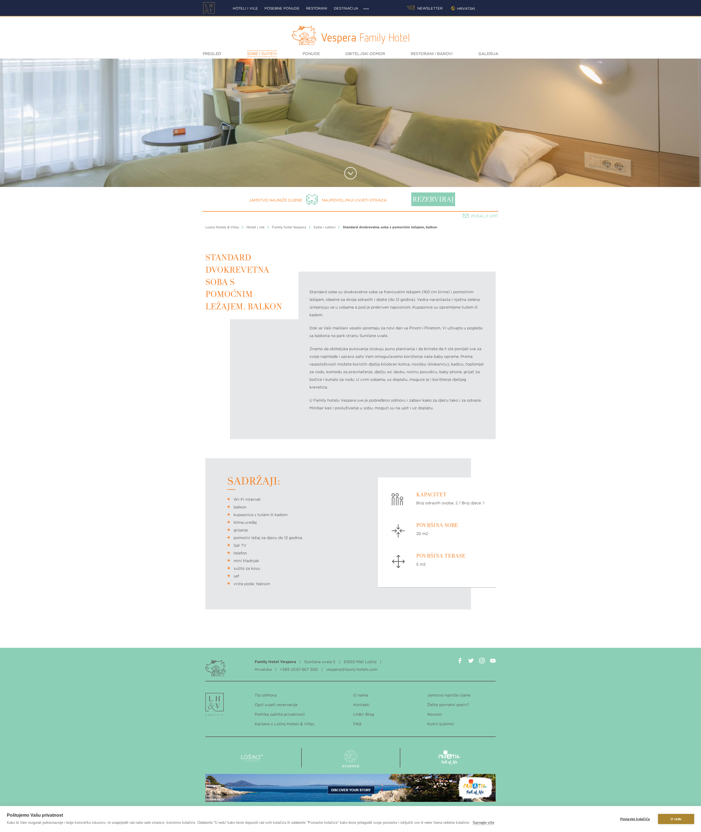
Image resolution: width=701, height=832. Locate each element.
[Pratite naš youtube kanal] (493, 662)
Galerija (488, 53)
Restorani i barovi (432, 53)
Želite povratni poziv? (448, 705)
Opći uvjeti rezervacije (276, 705)
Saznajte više (483, 823)
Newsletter (429, 8)
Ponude (311, 53)
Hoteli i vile (245, 8)
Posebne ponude (282, 8)
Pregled (212, 53)
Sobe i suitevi (262, 53)
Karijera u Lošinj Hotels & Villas (284, 724)
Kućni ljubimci (440, 724)
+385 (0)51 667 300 (299, 669)
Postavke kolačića (635, 819)
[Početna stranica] (209, 8)
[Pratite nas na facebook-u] (460, 662)
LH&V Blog (363, 714)
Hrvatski (466, 9)
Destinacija (346, 8)
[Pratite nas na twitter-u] (471, 662)
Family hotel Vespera (289, 227)
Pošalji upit (484, 216)
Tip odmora (266, 695)
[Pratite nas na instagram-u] (482, 662)
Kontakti (361, 705)
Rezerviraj (433, 199)
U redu (676, 819)
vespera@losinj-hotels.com (351, 669)
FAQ (357, 724)
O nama (360, 695)
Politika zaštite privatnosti (280, 714)
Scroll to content (350, 173)
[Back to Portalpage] (215, 705)
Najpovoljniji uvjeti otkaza (354, 200)
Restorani (316, 8)
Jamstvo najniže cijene (275, 200)
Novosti (434, 714)
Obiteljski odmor (365, 53)
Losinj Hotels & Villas (222, 227)
